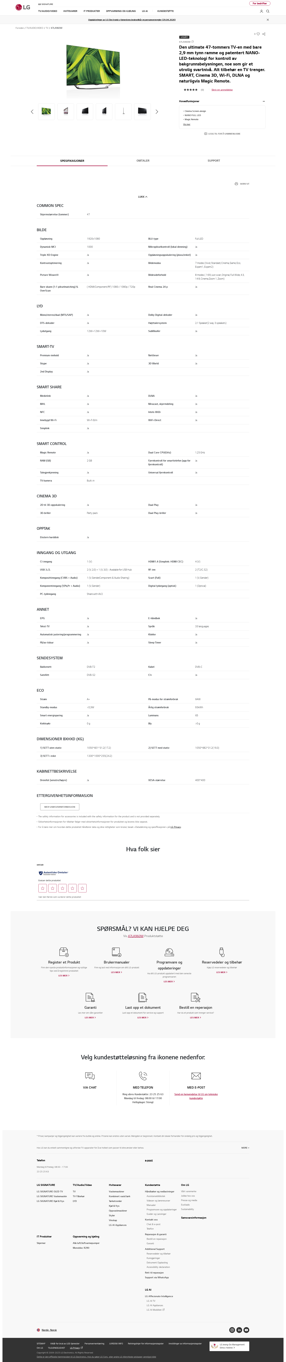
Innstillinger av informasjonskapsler (185, 1343)
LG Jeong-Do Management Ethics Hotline (232, 1346)
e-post (149, 1160)
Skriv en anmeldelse (222, 89)
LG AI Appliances (118, 1225)
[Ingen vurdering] (192, 90)
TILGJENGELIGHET (56, 1347)
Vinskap (113, 1220)
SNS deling (263, 34)
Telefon (150, 1228)
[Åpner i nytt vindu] (232, 1330)
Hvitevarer (115, 1185)
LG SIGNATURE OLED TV (50, 1191)
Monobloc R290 (81, 1247)
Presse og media (189, 1200)
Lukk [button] (141, 196)
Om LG (185, 1185)
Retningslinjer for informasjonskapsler (146, 1343)
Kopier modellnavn (192, 41)
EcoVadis (185, 1204)
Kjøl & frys (114, 1205)
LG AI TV (151, 1300)
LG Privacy (175, 826)
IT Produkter (44, 1236)
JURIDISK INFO (116, 1343)
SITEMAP (41, 1343)
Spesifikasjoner (72, 160)
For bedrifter (260, 3)
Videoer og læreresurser (158, 1200)
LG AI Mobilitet (154, 1309)
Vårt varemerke (188, 1191)
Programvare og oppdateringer (162, 1209)
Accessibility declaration (158, 1266)
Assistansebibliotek (156, 1196)
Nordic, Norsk (49, 1330)
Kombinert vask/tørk (119, 1196)
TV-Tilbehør (79, 1196)
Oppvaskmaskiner (118, 1210)
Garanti (150, 1243)
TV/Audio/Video (82, 1185)
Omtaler (143, 160)
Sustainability (187, 1209)
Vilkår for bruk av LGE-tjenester (65, 1343)
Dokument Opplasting (157, 1262)
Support (214, 160)
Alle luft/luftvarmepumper (86, 1243)
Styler (112, 1215)
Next (157, 111)
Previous (32, 111)
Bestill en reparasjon (157, 1238)
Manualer (151, 1205)
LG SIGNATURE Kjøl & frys (50, 1201)
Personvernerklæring (94, 1343)
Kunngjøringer (153, 1258)
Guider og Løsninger (156, 1213)
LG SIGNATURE (46, 1185)
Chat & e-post (153, 1224)
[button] (94, 69)
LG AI (148, 1289)
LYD (75, 1201)
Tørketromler (115, 1201)
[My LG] (261, 11)
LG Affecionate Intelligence (159, 1296)
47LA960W (135, 936)
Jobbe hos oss (188, 1195)
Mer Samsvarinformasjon (59, 806)
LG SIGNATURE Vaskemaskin (52, 1196)
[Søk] (268, 11)
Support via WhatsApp (157, 1277)
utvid (263, 101)
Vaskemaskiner (116, 1191)
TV (74, 1191)
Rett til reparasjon (154, 1272)
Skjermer (41, 1243)
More (244, 1147)
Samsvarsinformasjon (193, 1217)
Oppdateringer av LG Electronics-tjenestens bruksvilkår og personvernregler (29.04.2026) (132, 19)
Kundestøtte (152, 1185)
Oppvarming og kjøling (86, 1236)
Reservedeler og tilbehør (159, 1253)
